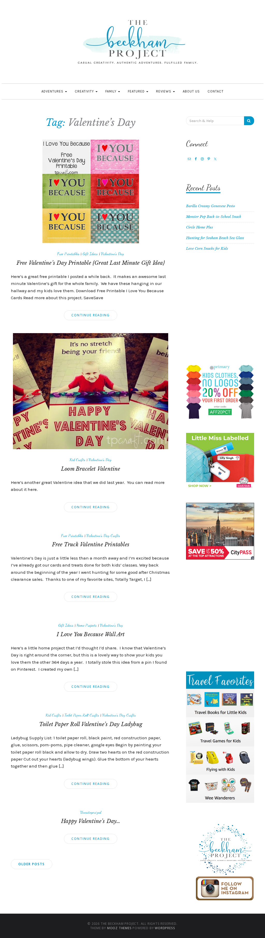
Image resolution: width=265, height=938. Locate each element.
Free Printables (68, 253)
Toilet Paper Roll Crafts (81, 715)
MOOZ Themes (119, 928)
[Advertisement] (220, 310)
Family (111, 91)
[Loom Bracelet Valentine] (90, 391)
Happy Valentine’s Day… (90, 821)
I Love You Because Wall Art (90, 634)
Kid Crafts (77, 459)
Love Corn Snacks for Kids (207, 248)
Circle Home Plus (199, 227)
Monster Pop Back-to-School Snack (213, 216)
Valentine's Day (112, 253)
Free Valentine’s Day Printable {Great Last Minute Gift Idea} (91, 263)
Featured (137, 91)
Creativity (85, 91)
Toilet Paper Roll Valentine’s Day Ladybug (90, 724)
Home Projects (87, 625)
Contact (216, 91)
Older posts (31, 864)
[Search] (249, 120)
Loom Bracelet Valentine (90, 469)
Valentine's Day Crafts (103, 535)
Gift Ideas (90, 253)
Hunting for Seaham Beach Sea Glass (215, 238)
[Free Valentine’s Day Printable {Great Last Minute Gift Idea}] (90, 191)
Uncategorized (90, 812)
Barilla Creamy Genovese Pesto (210, 206)
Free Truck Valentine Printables (90, 544)
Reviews (164, 91)
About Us (191, 91)
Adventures (52, 91)
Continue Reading (90, 315)
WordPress (165, 928)
